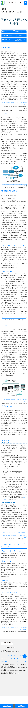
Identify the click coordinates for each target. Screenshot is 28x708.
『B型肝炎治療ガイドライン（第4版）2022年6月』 (14, 318)
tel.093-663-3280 (8, 648)
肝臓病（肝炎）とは (7, 31)
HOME (3, 9)
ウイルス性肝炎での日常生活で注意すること (20, 40)
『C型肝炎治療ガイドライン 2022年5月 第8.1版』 (14, 532)
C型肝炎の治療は (6, 39)
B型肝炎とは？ (18, 31)
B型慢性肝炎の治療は (7, 35)
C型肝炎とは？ (18, 35)
